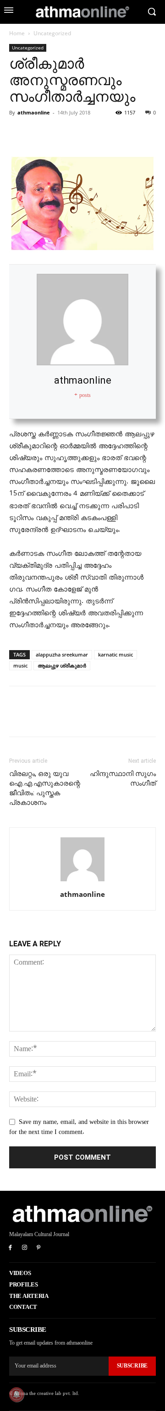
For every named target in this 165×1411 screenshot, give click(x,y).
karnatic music (115, 654)
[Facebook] (18, 133)
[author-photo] (82, 881)
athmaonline (33, 112)
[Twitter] (39, 133)
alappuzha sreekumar (62, 654)
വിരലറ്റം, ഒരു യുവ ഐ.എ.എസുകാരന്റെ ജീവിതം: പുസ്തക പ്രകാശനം (44, 788)
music (20, 665)
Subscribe (132, 1365)
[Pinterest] (60, 133)
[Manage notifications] (16, 1394)
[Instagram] (24, 1248)
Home (17, 33)
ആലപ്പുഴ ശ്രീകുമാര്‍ (62, 665)
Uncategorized (52, 33)
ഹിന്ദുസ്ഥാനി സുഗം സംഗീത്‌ (123, 778)
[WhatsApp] (81, 133)
